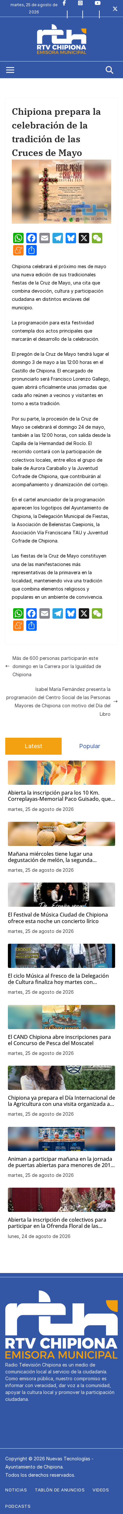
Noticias (16, 1489)
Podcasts (18, 1506)
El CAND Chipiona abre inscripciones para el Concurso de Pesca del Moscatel (59, 1040)
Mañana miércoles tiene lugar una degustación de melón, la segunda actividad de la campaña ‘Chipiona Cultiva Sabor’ (59, 857)
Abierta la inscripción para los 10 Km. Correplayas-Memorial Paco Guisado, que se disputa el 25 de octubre (59, 796)
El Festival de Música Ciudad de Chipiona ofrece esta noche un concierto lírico (58, 918)
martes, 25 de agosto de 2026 (41, 809)
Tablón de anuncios (60, 1489)
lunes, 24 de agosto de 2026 (39, 1236)
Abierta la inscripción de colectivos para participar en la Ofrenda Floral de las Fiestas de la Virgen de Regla (57, 1223)
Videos (100, 1489)
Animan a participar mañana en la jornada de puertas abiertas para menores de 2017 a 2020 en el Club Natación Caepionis (60, 1162)
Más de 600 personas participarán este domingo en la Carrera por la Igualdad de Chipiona (56, 666)
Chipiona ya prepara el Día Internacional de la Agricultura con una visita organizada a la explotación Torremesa (61, 1101)
